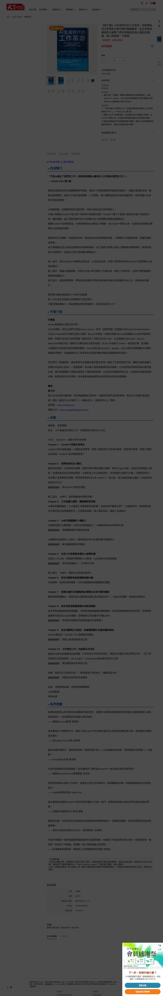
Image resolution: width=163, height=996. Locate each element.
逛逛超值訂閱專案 (142, 992)
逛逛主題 (142, 985)
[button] (160, 945)
